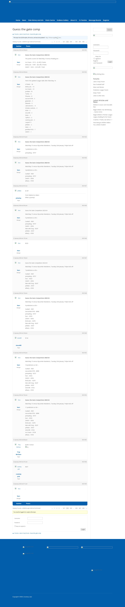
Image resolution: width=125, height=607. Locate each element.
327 (64, 42)
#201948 (84, 293)
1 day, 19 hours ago (50, 37)
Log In (83, 529)
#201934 (84, 137)
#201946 (84, 238)
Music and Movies (98, 87)
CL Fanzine (83, 20)
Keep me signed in (20, 526)
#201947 (84, 258)
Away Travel (96, 93)
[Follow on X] (99, 597)
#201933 (84, 72)
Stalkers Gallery (62, 20)
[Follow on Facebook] (94, 597)
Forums (16, 34)
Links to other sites (99, 96)
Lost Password (97, 63)
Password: (17, 522)
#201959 (84, 484)
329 (71, 42)
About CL (73, 20)
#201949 (84, 333)
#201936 (84, 158)
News (24, 20)
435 (80, 42)
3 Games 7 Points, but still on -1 (102, 120)
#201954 (84, 395)
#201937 (84, 186)
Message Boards (95, 20)
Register (106, 20)
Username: (17, 518)
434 (76, 42)
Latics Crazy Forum (24, 34)
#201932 (84, 50)
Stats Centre (50, 20)
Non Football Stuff (98, 84)
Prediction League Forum (100, 90)
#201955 (84, 440)
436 (83, 42)
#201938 (84, 205)
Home (18, 20)
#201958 (84, 462)
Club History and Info (35, 20)
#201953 (84, 353)
